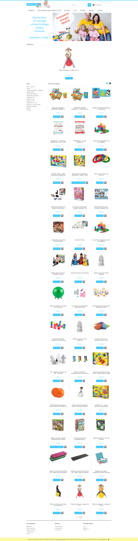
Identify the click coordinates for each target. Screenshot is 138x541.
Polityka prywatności (31, 530)
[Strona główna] (34, 4)
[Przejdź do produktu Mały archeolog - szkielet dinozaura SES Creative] (58, 427)
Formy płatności (30, 531)
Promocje (29, 110)
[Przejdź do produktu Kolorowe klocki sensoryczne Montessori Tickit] (101, 295)
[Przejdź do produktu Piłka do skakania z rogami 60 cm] (80, 493)
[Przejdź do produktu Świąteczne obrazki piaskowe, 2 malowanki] (101, 97)
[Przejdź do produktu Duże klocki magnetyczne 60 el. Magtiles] (101, 229)
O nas (84, 526)
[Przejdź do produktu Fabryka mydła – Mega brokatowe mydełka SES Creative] (58, 163)
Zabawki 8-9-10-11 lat (32, 102)
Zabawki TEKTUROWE (32, 106)
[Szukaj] (89, 5)
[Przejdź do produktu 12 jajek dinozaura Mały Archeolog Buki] (58, 229)
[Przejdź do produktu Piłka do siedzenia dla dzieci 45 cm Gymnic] (58, 493)
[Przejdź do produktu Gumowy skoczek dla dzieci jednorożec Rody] (80, 295)
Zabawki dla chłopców (32, 94)
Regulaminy (29, 526)
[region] (69, 27)
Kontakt (85, 530)
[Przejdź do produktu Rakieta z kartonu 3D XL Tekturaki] (80, 328)
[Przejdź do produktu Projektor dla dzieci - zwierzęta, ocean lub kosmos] (80, 361)
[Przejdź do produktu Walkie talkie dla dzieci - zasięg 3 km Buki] (58, 262)
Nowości (29, 108)
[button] (62, 116)
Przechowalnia (58, 530)
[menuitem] (31, 10)
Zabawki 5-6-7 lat (31, 101)
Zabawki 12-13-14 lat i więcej (33, 104)
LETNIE (28, 88)
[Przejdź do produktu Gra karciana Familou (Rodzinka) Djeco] (80, 427)
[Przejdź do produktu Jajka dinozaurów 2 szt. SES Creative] (101, 427)
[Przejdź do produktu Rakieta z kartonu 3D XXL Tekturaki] (101, 262)
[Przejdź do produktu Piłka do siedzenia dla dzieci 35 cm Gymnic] (58, 295)
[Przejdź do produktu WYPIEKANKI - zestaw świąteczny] (80, 130)
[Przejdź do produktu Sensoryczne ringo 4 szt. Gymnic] (101, 163)
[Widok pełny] (110, 83)
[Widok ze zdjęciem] (107, 83)
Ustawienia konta (58, 528)
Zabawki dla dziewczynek (33, 95)
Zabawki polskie (30, 92)
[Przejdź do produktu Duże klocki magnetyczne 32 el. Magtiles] (101, 130)
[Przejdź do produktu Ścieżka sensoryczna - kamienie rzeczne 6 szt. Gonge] (101, 328)
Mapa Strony (86, 528)
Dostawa (28, 533)
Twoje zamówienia (59, 526)
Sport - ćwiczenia (31, 86)
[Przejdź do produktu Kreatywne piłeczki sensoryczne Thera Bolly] (58, 328)
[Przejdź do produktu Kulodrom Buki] (80, 229)
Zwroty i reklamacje (31, 528)
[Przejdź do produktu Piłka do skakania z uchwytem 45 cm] (101, 493)
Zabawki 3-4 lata (30, 99)
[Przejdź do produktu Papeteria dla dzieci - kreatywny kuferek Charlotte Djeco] (101, 460)
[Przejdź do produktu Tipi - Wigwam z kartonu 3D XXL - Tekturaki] (58, 361)
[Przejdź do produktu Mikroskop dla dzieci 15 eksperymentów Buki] (58, 196)
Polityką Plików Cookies (61, 539)
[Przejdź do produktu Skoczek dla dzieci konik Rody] (80, 262)
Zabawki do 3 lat (30, 97)
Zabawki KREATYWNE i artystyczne (35, 90)
